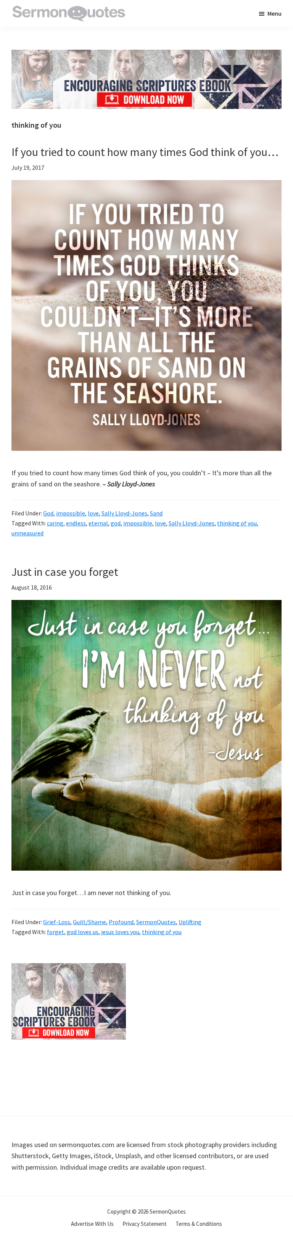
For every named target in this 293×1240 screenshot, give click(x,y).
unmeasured (27, 533)
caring (55, 523)
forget (55, 932)
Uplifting (190, 922)
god (116, 523)
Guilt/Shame (89, 922)
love (93, 513)
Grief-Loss (56, 922)
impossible (70, 513)
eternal (98, 523)
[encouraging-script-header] (146, 55)
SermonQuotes (156, 922)
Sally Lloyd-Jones (124, 513)
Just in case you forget (64, 571)
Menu (274, 13)
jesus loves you (120, 932)
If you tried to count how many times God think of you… (145, 152)
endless (76, 523)
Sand (156, 513)
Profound (121, 922)
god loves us (82, 932)
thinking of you (237, 523)
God (48, 513)
